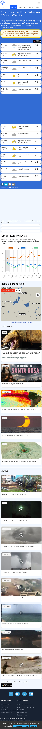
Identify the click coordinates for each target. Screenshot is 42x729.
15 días (13, 7)
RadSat (31, 7)
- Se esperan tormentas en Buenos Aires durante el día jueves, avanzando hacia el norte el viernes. (21, 33)
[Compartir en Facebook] (2, 184)
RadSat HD (20, 710)
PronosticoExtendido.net (25, 707)
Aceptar (33, 726)
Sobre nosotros (6, 705)
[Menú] (39, 2)
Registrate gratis (6, 712)
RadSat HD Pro (22, 712)
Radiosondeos (22, 715)
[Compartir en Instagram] (9, 184)
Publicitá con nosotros (8, 710)
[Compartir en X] (6, 184)
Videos (4, 470)
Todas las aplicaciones (24, 705)
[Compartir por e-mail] (13, 184)
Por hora (5, 7)
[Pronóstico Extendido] (2, 2)
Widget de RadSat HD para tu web (21, 322)
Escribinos (4, 707)
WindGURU (22, 7)
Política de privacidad (21, 726)
